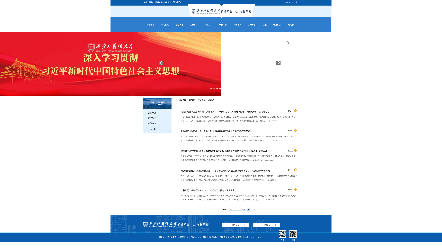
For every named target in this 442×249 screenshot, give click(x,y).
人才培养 (194, 25)
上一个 (161, 63)
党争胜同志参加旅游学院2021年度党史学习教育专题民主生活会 (210, 190)
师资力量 (179, 25)
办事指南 (277, 25)
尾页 (243, 209)
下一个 (278, 63)
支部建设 (152, 123)
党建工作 (223, 25)
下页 (239, 209)
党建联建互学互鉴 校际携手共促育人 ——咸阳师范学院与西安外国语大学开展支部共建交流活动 (225, 112)
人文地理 (252, 25)
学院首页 (150, 25)
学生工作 (237, 25)
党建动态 (152, 118)
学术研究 (208, 25)
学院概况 (165, 25)
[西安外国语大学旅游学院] (221, 18)
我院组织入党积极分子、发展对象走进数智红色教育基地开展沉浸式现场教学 (216, 131)
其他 (265, 25)
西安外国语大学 (291, 2)
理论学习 (152, 113)
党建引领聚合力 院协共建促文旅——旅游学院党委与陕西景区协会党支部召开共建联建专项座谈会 (225, 171)
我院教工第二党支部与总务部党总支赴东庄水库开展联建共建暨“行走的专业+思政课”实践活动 (224, 151)
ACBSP (291, 25)
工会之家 (152, 129)
